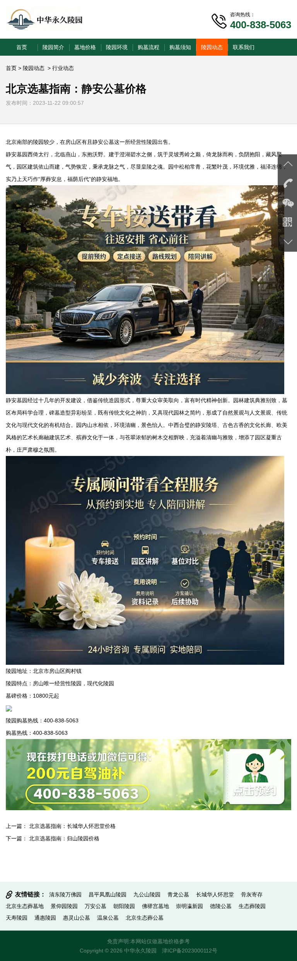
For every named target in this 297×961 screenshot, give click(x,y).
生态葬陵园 (252, 906)
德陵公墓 (221, 906)
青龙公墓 (178, 894)
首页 (21, 47)
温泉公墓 (108, 918)
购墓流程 (148, 47)
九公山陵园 (146, 894)
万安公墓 (95, 906)
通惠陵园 (45, 918)
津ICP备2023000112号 (189, 950)
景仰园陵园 (64, 906)
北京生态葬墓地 (25, 906)
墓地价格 (85, 47)
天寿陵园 (16, 918)
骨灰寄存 (252, 894)
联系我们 (243, 47)
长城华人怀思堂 (215, 894)
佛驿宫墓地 (155, 906)
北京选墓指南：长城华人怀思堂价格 (72, 826)
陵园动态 (212, 47)
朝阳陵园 (124, 906)
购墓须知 (180, 47)
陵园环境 (117, 47)
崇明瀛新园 (189, 906)
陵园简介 (53, 47)
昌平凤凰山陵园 (107, 894)
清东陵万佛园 (65, 894)
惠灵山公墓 (76, 918)
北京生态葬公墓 (145, 918)
